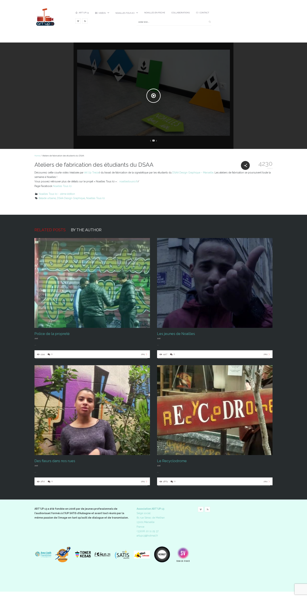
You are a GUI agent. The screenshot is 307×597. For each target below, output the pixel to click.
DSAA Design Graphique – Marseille (192, 172)
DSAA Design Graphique (71, 198)
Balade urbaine (47, 198)
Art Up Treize (91, 172)
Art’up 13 (84, 12)
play (143, 354)
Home (37, 156)
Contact (204, 12)
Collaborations (180, 12)
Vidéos (102, 13)
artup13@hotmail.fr (147, 535)
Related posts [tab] (50, 230)
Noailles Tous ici (124, 13)
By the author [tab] (86, 230)
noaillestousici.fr (128, 181)
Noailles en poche (154, 12)
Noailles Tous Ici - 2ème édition (57, 193)
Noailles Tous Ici (62, 186)
